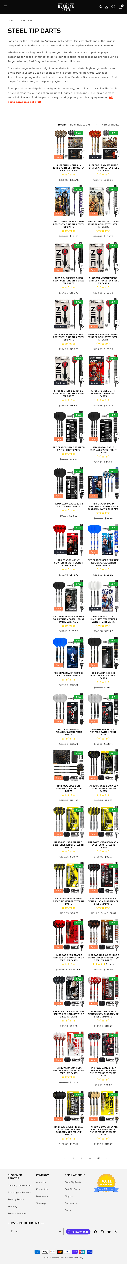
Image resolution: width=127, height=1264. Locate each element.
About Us (41, 1182)
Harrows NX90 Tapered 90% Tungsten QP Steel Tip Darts (68, 901)
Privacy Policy (16, 1199)
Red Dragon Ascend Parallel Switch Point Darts (103, 675)
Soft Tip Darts (72, 1189)
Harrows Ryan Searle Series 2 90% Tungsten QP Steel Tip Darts (103, 901)
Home (11, 20)
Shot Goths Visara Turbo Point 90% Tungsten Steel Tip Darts (68, 224)
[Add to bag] (82, 153)
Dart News (42, 1196)
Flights (69, 1196)
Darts (68, 1210)
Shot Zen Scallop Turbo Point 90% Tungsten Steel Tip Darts (68, 337)
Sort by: (62, 124)
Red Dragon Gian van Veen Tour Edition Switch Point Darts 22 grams (68, 619)
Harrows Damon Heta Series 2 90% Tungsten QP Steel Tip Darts (68, 1070)
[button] (5, 7)
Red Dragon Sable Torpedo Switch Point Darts (69, 448)
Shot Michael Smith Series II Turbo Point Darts (103, 393)
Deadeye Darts (58, 1258)
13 (98, 1158)
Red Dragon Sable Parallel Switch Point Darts (103, 450)
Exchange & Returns (19, 1192)
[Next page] (106, 1157)
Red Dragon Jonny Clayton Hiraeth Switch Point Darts (68, 563)
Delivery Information (19, 1185)
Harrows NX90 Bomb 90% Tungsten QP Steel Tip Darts (103, 845)
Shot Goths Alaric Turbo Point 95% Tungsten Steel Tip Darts (103, 168)
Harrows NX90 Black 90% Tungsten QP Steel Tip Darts (103, 788)
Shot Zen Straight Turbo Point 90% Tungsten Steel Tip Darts (103, 337)
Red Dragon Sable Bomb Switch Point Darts (69, 505)
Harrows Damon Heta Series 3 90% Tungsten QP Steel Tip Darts (103, 1014)
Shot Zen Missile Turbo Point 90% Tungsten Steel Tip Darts (103, 281)
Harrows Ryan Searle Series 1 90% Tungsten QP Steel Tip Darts (68, 958)
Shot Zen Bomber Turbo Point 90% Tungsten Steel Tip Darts (68, 281)
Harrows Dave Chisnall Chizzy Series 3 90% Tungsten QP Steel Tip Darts (68, 1131)
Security (12, 1206)
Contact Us (42, 1189)
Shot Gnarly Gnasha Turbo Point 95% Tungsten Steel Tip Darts (68, 168)
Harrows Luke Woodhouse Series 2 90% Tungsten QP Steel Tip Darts (103, 958)
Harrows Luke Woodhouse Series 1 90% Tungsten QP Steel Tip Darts (68, 1014)
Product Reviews (17, 1213)
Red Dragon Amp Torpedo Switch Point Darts (68, 674)
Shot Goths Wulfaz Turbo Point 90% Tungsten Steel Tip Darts (103, 224)
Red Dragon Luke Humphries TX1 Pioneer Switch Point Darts (103, 619)
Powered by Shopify (74, 1258)
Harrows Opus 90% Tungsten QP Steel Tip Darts (69, 788)
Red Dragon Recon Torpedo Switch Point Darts (103, 732)
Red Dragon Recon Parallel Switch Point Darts (68, 732)
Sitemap (41, 1203)
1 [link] (65, 1157)
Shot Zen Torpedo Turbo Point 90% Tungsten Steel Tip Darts (68, 393)
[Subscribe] (60, 1231)
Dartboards (71, 1203)
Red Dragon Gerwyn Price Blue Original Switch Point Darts (103, 563)
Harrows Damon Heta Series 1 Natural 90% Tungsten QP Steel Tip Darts (103, 1072)
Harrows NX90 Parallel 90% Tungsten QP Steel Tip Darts (68, 845)
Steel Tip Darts (73, 1182)
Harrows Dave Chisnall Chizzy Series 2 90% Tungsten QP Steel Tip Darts (103, 1131)
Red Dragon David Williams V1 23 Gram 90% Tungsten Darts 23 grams (103, 506)
